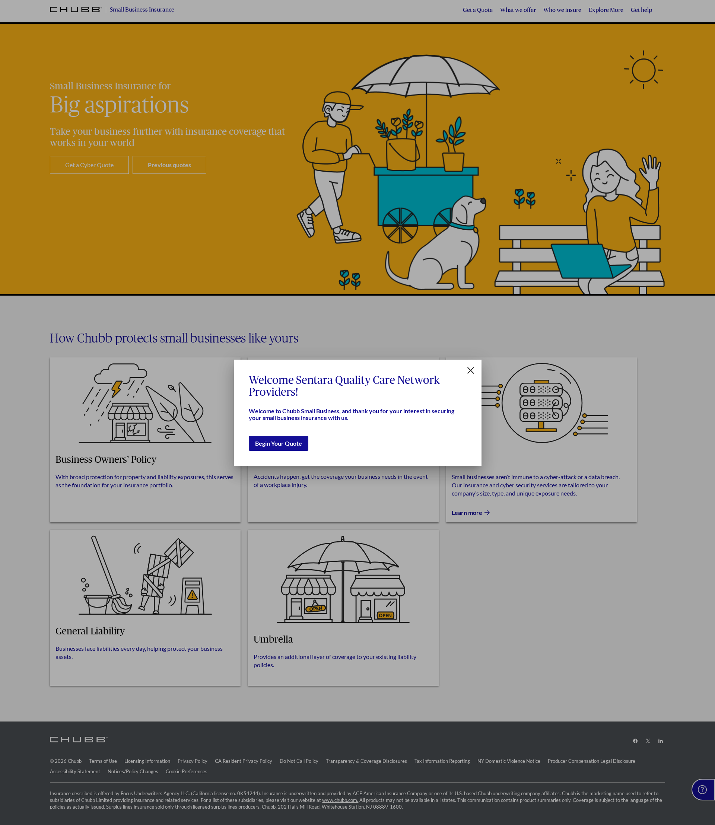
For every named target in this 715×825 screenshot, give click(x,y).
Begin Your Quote (278, 443)
